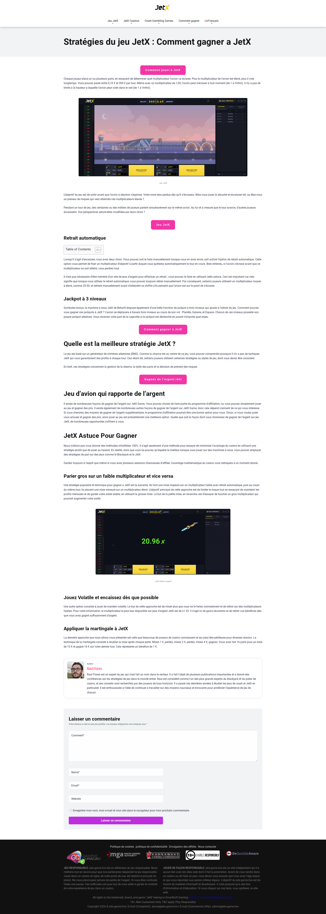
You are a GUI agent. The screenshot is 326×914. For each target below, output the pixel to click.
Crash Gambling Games (159, 20)
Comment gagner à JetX (163, 329)
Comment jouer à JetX (163, 70)
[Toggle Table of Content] (96, 250)
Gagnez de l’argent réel (163, 379)
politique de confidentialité (151, 846)
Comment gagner (189, 20)
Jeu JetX (112, 20)
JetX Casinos (131, 20)
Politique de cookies (122, 846)
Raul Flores (94, 668)
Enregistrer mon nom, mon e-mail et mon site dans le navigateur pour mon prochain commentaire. (131, 810)
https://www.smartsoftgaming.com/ (211, 897)
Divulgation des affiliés (182, 846)
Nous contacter (207, 846)
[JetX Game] (163, 7)
